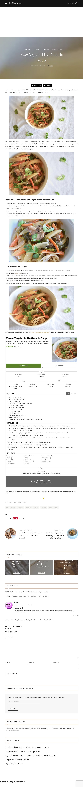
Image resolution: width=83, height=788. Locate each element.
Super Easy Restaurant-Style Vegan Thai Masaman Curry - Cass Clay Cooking (33, 620)
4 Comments (34, 66)
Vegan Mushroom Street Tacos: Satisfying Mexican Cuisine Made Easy (30, 755)
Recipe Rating (9, 628)
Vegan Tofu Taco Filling (14, 763)
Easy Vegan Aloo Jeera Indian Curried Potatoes (41, 564)
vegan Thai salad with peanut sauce (40, 332)
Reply (75, 615)
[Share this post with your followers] (11, 518)
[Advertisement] (41, 22)
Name (7, 662)
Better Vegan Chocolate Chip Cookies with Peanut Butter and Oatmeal (23, 535)
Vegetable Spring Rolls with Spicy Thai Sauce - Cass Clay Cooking (30, 596)
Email (31, 662)
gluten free (20, 508)
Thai (50, 508)
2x (71, 394)
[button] (6, 346)
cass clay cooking (10, 508)
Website (56, 662)
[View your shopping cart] (76, 3)
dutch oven (18, 273)
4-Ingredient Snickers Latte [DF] (17, 759)
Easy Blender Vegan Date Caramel (17, 564)
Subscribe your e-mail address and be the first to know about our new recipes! (36, 697)
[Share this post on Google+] (20, 518)
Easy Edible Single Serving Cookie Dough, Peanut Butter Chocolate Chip (60, 535)
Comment (9, 637)
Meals (37, 49)
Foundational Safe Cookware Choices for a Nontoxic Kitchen (27, 747)
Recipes (46, 49)
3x (75, 394)
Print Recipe (48, 85)
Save (16, 518)
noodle (36, 508)
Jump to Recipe (37, 85)
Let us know (40, 483)
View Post (16, 572)
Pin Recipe (61, 365)
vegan (56, 508)
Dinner (27, 49)
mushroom (29, 508)
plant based (43, 508)
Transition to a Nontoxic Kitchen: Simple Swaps (22, 751)
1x (68, 394)
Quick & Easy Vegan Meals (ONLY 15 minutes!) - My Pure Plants (29, 592)
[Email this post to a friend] (24, 518)
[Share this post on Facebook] (7, 518)
